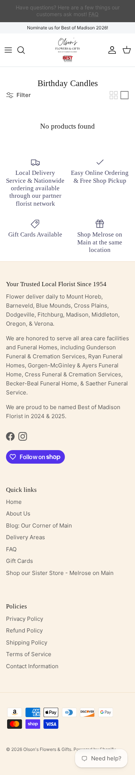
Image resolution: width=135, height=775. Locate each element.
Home (14, 501)
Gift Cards (19, 560)
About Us (18, 513)
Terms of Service (28, 654)
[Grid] (113, 95)
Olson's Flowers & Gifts (47, 749)
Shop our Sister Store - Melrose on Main (60, 572)
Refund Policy (24, 630)
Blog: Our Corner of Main (39, 525)
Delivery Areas (25, 537)
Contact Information (32, 666)
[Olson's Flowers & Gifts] (67, 50)
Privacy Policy (24, 618)
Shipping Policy (26, 642)
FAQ (11, 549)
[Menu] (8, 50)
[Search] (24, 50)
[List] (124, 95)
